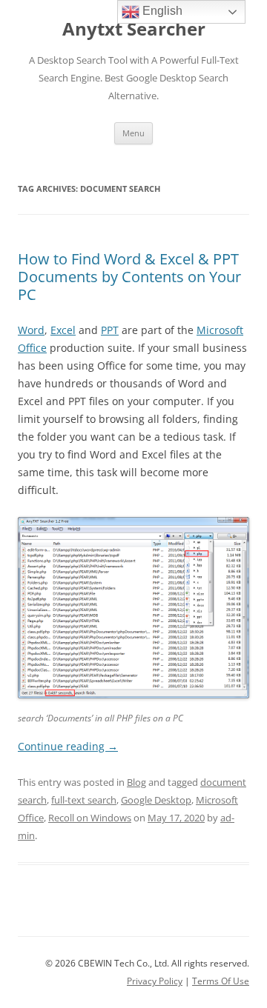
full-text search (83, 800)
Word (31, 330)
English (160, 10)
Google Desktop (156, 800)
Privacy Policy (154, 981)
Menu (133, 132)
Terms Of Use (220, 981)
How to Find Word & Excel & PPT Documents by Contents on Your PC (129, 276)
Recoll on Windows (89, 817)
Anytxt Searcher (133, 29)
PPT (110, 330)
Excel (63, 330)
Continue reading (68, 746)
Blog (136, 782)
